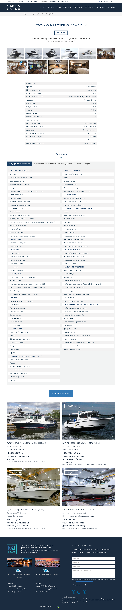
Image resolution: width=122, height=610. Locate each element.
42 (56, 7)
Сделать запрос (61, 393)
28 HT (91, 7)
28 (79, 7)
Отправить (76, 585)
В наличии (44, 1)
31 (75, 7)
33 (71, 7)
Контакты (64, 1)
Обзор (78, 164)
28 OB (85, 7)
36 (60, 7)
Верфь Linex (10, 1)
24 (108, 7)
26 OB (102, 7)
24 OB (113, 7)
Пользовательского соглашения (84, 581)
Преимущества (54, 1)
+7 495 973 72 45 (107, 1)
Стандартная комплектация (19, 164)
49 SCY (43, 7)
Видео (36, 1)
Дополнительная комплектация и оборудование (53, 164)
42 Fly (50, 7)
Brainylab (54, 607)
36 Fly (65, 7)
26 (97, 7)
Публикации (20, 1)
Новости (29, 1)
